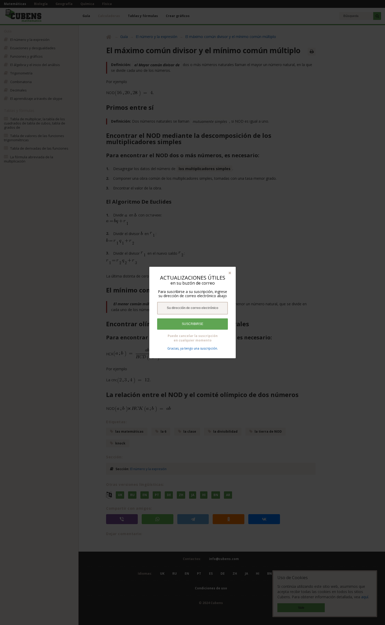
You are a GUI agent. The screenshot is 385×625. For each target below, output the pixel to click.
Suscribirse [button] (192, 324)
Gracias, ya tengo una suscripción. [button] (192, 348)
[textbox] (192, 308)
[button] (230, 273)
